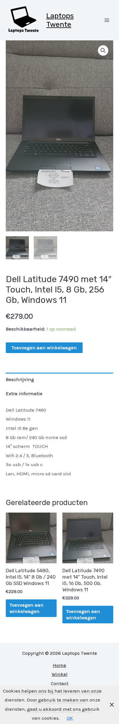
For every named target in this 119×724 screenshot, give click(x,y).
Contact (59, 683)
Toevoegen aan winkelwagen (44, 347)
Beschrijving (20, 379)
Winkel (60, 674)
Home (59, 665)
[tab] (59, 380)
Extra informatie (24, 393)
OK (70, 718)
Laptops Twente (60, 20)
